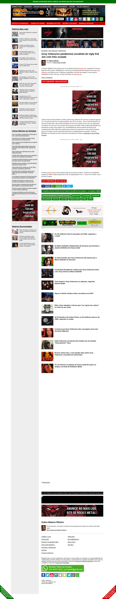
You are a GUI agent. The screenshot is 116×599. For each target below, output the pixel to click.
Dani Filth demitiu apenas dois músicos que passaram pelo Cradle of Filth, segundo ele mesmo (23, 147)
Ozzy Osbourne (53, 50)
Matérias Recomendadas (22, 226)
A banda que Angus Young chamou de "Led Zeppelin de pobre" (27, 46)
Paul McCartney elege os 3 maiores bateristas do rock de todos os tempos (27, 53)
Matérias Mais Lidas (20, 29)
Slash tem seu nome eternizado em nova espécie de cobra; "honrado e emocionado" (27, 85)
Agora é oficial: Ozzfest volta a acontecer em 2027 (74, 293)
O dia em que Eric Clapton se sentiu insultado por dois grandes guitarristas (24, 189)
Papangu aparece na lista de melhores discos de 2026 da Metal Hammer (27, 91)
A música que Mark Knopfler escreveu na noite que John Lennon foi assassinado (24, 160)
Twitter (56, 199)
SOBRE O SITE (17, 6)
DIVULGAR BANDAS (60, 6)
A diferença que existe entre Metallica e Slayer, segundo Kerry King (28, 72)
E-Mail (84, 199)
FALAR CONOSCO (83, 6)
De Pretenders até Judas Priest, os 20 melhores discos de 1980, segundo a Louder (77, 318)
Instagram (46, 199)
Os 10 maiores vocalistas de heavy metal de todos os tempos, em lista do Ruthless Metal (75, 366)
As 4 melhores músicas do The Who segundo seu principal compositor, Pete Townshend (24, 177)
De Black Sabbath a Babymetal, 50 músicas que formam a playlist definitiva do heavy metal (28, 117)
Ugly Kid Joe (62, 50)
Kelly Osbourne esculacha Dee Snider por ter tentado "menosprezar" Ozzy (75, 342)
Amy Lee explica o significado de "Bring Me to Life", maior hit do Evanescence (24, 135)
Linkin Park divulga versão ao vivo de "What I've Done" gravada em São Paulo (24, 168)
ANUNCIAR (28, 6)
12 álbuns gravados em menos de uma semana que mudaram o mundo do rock (23, 181)
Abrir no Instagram (46, 77)
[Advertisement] (55, 155)
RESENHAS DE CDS (53, 23)
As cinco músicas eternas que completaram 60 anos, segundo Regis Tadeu (27, 123)
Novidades (44, 50)
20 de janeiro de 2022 (59, 62)
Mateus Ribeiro (54, 61)
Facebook (96, 195)
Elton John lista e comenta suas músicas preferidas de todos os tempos (27, 231)
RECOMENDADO (73, 539)
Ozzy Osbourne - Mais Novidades (54, 81)
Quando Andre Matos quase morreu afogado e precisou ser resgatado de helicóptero (24, 156)
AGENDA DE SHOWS (37, 23)
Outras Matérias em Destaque (24, 131)
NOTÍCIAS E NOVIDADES (20, 23)
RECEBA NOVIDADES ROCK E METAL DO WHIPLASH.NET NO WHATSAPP (58, 1)
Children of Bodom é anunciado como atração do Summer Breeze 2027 (28, 40)
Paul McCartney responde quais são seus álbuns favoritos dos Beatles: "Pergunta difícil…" (23, 172)
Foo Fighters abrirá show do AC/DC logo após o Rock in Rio (27, 58)
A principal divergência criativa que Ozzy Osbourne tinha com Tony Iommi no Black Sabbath (77, 270)
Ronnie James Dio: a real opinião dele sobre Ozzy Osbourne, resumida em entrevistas (74, 354)
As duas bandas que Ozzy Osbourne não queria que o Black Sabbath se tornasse (76, 259)
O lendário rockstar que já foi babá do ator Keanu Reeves (27, 109)
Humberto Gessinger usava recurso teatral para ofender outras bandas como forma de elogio (27, 238)
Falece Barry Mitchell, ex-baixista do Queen (28, 33)
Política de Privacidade (62, 563)
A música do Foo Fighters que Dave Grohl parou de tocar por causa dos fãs (23, 139)
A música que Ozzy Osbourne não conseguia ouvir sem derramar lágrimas (76, 330)
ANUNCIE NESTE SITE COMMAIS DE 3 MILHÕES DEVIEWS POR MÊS (110, 593)
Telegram (86, 195)
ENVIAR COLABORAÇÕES (42, 6)
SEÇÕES (70, 23)
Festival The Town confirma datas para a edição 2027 (28, 65)
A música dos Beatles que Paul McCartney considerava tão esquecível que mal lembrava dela (24, 193)
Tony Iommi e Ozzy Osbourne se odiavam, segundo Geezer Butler (75, 282)
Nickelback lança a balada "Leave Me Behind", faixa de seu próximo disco (24, 164)
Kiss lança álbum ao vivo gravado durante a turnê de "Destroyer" (28, 103)
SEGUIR (72, 6)
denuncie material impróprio (84, 561)
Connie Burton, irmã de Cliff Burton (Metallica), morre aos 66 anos (28, 78)
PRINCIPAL (71, 536)
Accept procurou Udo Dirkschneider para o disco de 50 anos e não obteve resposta (28, 97)
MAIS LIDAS (71, 542)
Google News (75, 199)
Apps (90, 199)
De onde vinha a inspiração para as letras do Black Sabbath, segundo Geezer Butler (24, 185)
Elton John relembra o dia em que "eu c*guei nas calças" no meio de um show (77, 306)
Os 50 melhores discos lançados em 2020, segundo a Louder (75, 235)
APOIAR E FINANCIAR (48, 547)
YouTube (64, 199)
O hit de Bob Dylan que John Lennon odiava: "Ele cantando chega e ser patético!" (27, 245)
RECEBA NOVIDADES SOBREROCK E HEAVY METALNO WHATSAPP (6, 593)
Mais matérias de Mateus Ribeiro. (57, 530)
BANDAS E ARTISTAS (86, 23)
